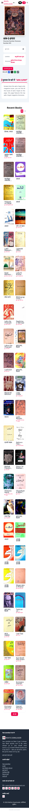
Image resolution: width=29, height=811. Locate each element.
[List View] (25, 111)
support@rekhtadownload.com (15, 785)
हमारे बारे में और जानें (7, 755)
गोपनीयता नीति (5, 772)
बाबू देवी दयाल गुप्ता (19, 56)
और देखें (14, 714)
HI (13, 2)
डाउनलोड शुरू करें (8, 68)
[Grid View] (22, 111)
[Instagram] (12, 788)
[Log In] (24, 2)
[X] (6, 788)
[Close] (27, 3)
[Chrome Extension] (17, 2)
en (3, 796)
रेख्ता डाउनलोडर (6, 764)
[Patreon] (20, 2)
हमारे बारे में (5, 770)
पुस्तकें (3, 766)
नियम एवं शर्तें (5, 774)
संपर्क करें (4, 776)
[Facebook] (3, 788)
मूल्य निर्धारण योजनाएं (7, 768)
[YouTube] (9, 788)
